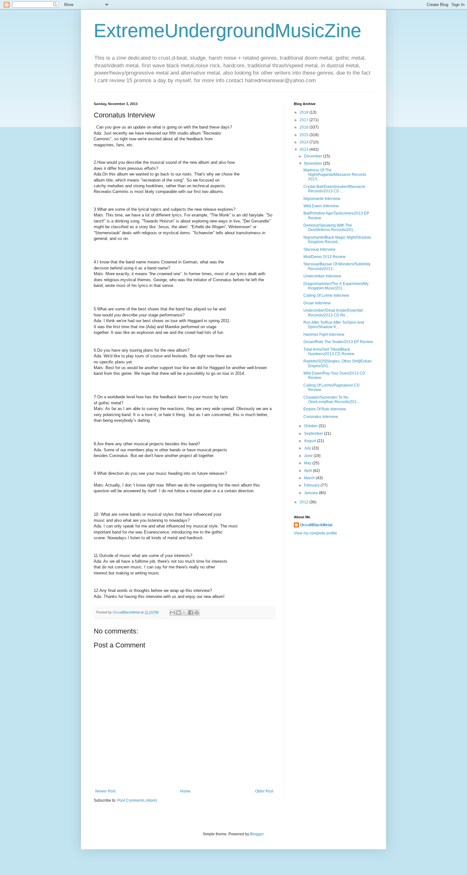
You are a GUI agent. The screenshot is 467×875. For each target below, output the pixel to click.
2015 (304, 135)
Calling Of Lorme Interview (326, 295)
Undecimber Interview (322, 276)
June (309, 456)
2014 (304, 142)
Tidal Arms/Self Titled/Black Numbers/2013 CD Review (329, 351)
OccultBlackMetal (316, 525)
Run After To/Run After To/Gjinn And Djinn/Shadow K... (333, 324)
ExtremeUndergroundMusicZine (227, 30)
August (310, 441)
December (313, 156)
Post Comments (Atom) (137, 800)
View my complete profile (315, 533)
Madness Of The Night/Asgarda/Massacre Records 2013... (334, 175)
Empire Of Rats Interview (324, 409)
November (313, 163)
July (308, 448)
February (312, 485)
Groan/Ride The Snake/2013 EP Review (338, 342)
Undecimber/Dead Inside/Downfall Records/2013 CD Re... (333, 312)
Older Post (264, 791)
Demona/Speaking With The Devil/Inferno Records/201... (329, 227)
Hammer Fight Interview (323, 334)
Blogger (256, 834)
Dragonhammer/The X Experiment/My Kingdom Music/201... (336, 286)
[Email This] (172, 612)
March (310, 478)
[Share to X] (184, 612)
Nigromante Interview (321, 198)
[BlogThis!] (178, 612)
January (311, 493)
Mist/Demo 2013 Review (324, 257)
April (308, 470)
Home (185, 791)
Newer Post (105, 791)
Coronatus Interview (320, 416)
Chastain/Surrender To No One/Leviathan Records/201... (331, 399)
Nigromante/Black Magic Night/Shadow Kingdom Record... (337, 239)
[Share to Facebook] (190, 612)
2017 (304, 120)
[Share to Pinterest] (196, 612)
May (308, 463)
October (311, 426)
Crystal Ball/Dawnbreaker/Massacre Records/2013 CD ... (334, 188)
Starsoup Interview (319, 249)
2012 (304, 502)
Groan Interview (317, 303)
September (314, 433)
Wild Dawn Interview (321, 206)
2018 (304, 112)
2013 (304, 149)
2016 (304, 127)
